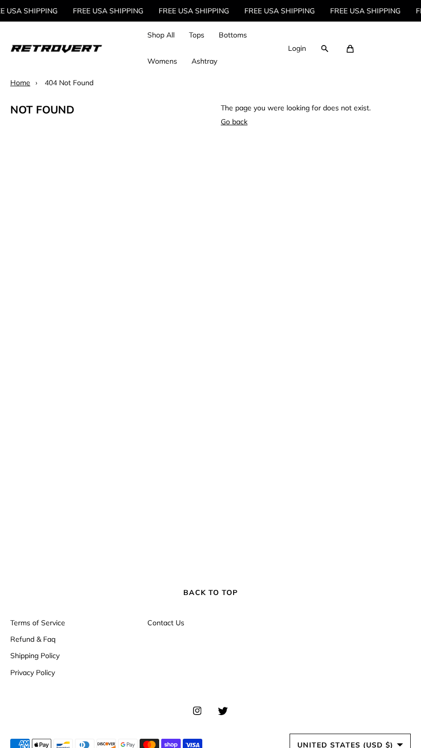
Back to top (210, 592)
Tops (196, 35)
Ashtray (204, 61)
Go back (234, 121)
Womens (162, 61)
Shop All (161, 35)
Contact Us (165, 622)
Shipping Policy (35, 655)
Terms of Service (37, 622)
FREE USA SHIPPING (105, 10)
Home (20, 82)
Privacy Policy (32, 672)
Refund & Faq (32, 639)
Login (297, 48)
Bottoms (233, 35)
